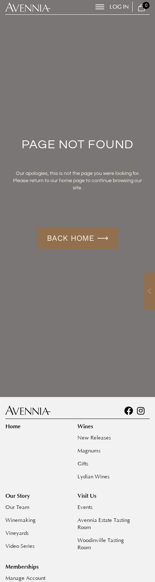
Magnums (89, 451)
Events (85, 507)
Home (13, 426)
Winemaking (20, 520)
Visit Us (87, 496)
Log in (119, 7)
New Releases (94, 438)
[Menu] (100, 7)
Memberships (22, 567)
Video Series (20, 546)
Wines (85, 426)
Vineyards (17, 533)
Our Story (17, 496)
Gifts (83, 464)
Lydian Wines (94, 477)
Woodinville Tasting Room (101, 544)
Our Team (17, 507)
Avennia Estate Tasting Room (105, 524)
